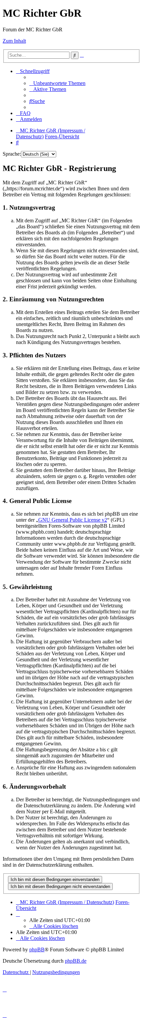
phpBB (37, 949)
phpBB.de (75, 961)
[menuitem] (57, 83)
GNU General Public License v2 (72, 520)
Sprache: (12, 154)
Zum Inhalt (14, 41)
